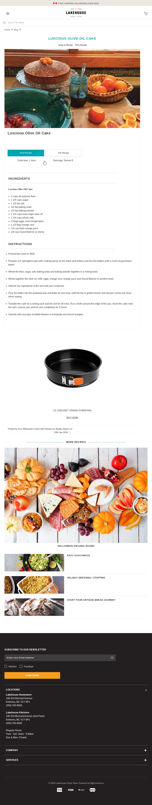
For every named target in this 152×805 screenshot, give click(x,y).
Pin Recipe (63, 153)
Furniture (28, 666)
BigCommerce (97, 783)
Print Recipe (26, 153)
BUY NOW (72, 417)
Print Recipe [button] (81, 45)
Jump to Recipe (65, 45)
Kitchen (13, 666)
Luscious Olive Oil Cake (72, 38)
